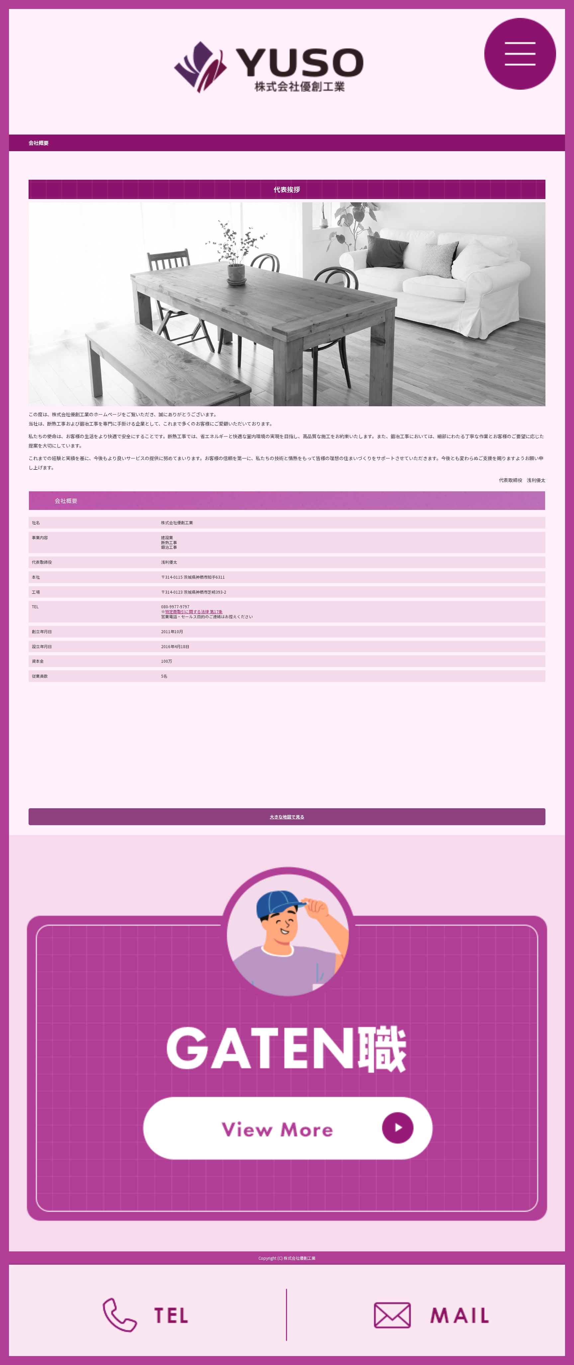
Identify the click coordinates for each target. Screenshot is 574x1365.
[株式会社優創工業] (287, 67)
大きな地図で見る (287, 817)
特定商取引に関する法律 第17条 (194, 611)
